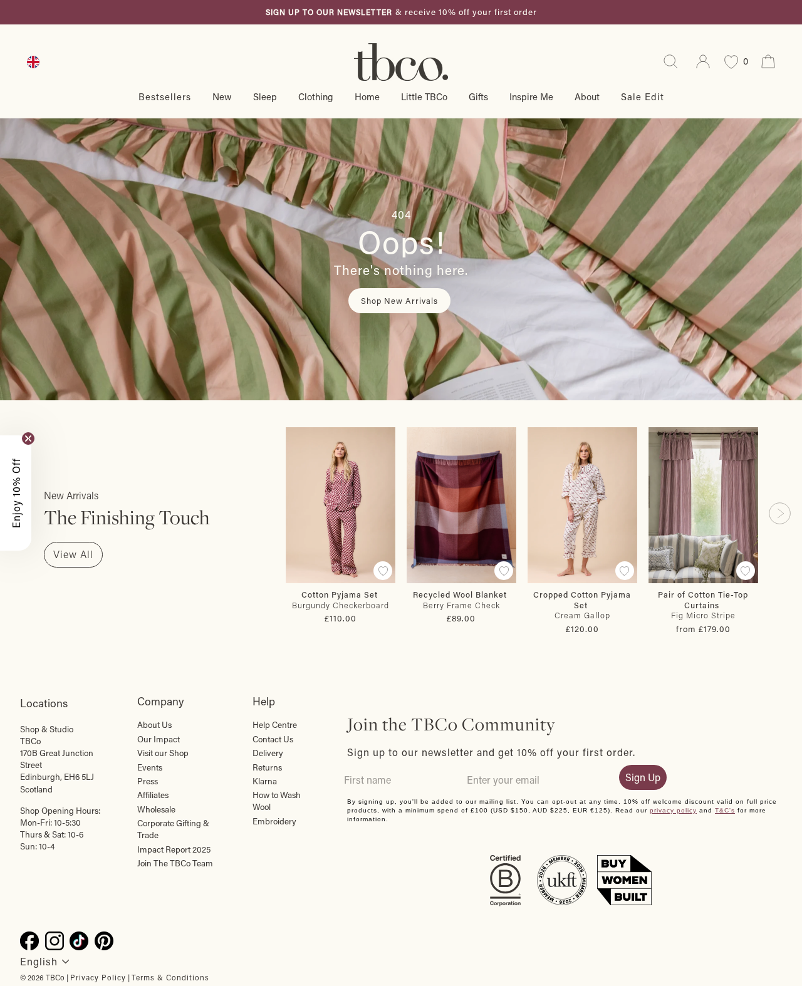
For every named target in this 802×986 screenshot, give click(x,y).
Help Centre (275, 724)
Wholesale (156, 809)
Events (149, 767)
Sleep (265, 96)
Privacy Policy (98, 977)
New (222, 96)
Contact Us (273, 739)
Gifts (478, 96)
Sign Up (642, 777)
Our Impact (158, 739)
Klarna (265, 781)
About (587, 96)
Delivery (268, 753)
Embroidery (274, 821)
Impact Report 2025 (174, 849)
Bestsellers (164, 96)
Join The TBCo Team (175, 863)
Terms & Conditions (170, 977)
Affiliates (153, 795)
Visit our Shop (163, 753)
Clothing (315, 96)
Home (367, 96)
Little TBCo (424, 96)
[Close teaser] (28, 438)
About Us (154, 724)
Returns (267, 767)
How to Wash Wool (277, 800)
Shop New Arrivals (399, 300)
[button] (15, 493)
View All (73, 554)
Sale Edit (642, 96)
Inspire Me (531, 96)
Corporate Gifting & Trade (173, 829)
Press (147, 781)
